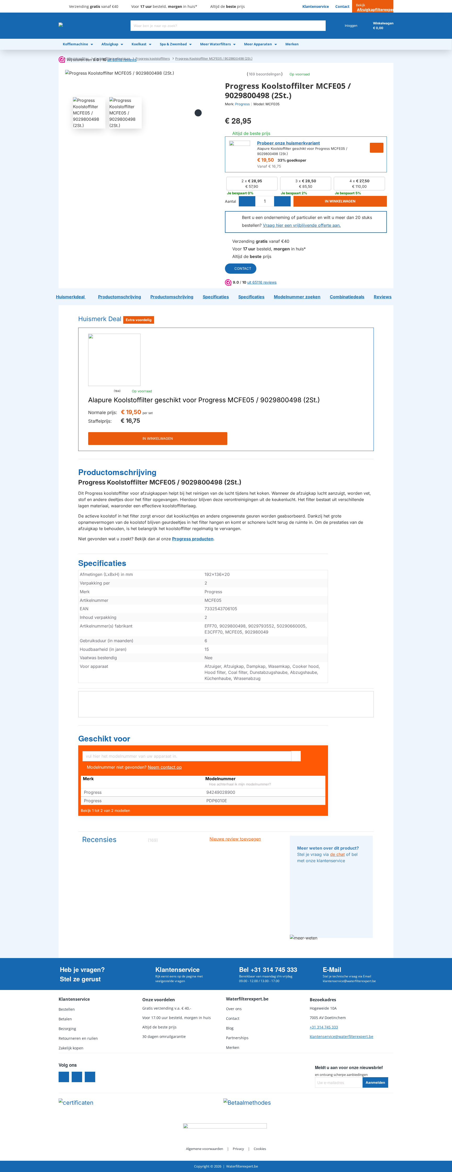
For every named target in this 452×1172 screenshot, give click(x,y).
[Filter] (296, 755)
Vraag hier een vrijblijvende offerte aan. (302, 225)
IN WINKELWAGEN (158, 438)
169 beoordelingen (265, 74)
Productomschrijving (117, 472)
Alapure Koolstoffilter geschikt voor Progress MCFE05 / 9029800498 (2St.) (204, 400)
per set (148, 413)
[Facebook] (64, 1077)
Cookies (260, 1148)
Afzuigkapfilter (78, 58)
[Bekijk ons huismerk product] (239, 151)
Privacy (238, 1148)
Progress (242, 104)
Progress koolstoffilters (152, 58)
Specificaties (102, 563)
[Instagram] (77, 1077)
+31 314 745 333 (324, 1027)
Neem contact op (165, 767)
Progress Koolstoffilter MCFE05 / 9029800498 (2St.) (213, 58)
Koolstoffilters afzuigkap (112, 58)
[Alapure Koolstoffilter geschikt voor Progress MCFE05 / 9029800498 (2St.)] (114, 360)
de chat (337, 854)
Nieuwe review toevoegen (235, 838)
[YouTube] (90, 1077)
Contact (242, 268)
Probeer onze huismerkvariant (288, 143)
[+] (282, 201)
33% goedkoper (292, 160)
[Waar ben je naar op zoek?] (320, 25)
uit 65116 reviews (261, 282)
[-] (247, 201)
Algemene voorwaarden (204, 1148)
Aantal (230, 201)
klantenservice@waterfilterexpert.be (341, 1036)
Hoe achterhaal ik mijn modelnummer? (239, 784)
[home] (60, 58)
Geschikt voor (104, 738)
